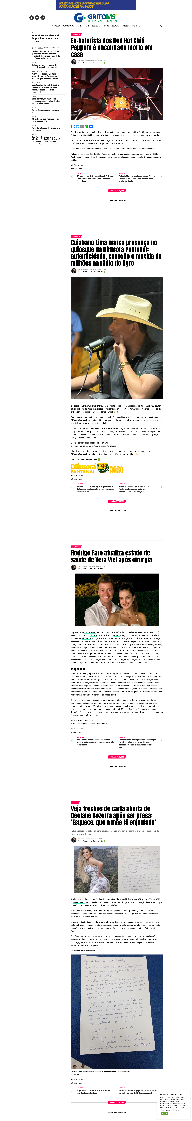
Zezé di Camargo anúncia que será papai (45, 111)
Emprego (106, 26)
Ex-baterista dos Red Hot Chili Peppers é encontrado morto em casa (45, 38)
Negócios (40, 49)
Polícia (44, 71)
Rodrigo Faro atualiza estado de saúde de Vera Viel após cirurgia (44, 66)
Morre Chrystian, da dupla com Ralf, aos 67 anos (46, 129)
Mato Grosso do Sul (54, 47)
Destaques (56, 26)
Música (34, 49)
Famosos (34, 32)
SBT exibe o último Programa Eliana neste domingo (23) (45, 120)
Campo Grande (68, 26)
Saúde (87, 26)
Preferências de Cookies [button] (170, 1110)
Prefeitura (136, 26)
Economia (96, 26)
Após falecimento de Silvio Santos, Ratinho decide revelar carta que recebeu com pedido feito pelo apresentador (45, 88)
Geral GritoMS (42, 47)
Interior (126, 26)
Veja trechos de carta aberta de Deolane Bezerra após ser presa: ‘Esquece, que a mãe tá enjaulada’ (45, 76)
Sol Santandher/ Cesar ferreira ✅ (93, 63)
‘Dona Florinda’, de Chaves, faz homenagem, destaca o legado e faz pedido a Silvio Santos (46, 101)
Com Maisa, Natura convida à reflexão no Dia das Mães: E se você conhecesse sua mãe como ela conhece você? (46, 140)
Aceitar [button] (164, 1113)
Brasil (79, 26)
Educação (116, 26)
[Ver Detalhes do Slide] (96, 5)
